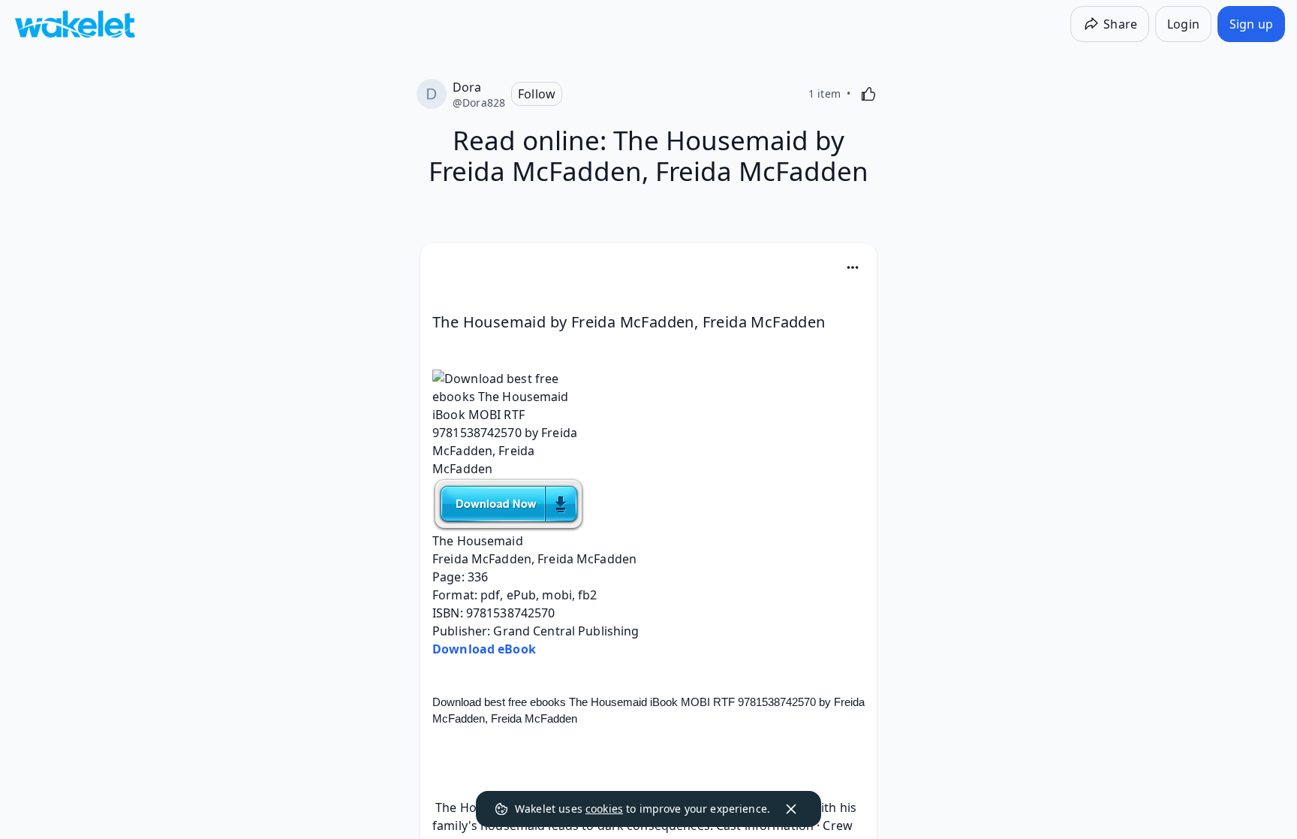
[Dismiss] (791, 809)
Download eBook (484, 649)
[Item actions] (853, 267)
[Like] (868, 94)
